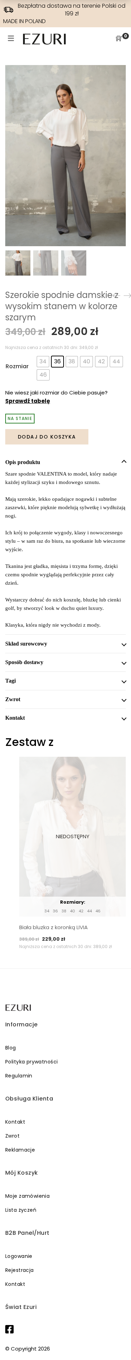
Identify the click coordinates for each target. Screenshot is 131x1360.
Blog (10, 1047)
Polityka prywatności (31, 1061)
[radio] (43, 361)
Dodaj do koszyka (47, 436)
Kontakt (15, 1121)
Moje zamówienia (27, 1195)
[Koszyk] (119, 39)
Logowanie (18, 1256)
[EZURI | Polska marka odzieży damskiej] (18, 1007)
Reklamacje (20, 1149)
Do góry (118, 1341)
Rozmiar (17, 366)
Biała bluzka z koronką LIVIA (53, 927)
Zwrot (12, 1135)
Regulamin (18, 1075)
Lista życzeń (20, 1209)
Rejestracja (19, 1270)
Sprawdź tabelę (27, 401)
